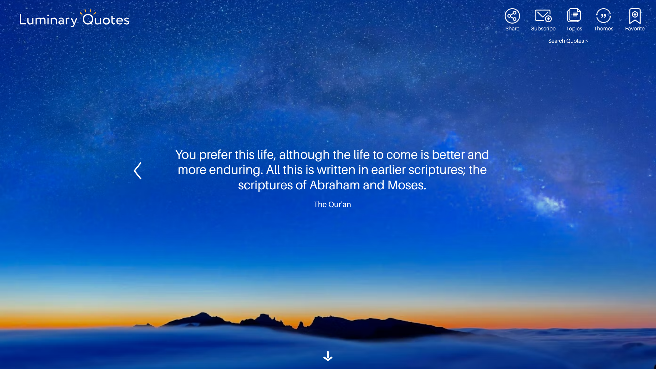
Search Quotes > (568, 41)
